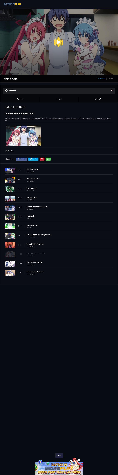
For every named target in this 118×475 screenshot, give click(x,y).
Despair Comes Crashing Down (37, 207)
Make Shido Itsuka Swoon (35, 272)
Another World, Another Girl (36, 253)
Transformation (32, 197)
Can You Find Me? (33, 179)
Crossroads (30, 216)
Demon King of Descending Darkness (39, 235)
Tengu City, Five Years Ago (35, 244)
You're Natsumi (32, 188)
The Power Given (32, 225)
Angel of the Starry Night (35, 263)
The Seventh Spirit (33, 169)
